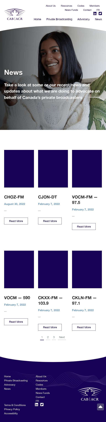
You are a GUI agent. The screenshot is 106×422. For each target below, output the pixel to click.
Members (95, 5)
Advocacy (83, 19)
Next (62, 337)
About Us (51, 5)
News (98, 19)
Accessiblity (11, 413)
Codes (80, 5)
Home (37, 19)
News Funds (71, 10)
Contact (87, 10)
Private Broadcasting (59, 19)
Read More (16, 221)
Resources (66, 5)
